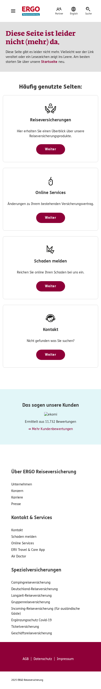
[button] (50, 149)
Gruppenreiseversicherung (30, 602)
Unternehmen (21, 484)
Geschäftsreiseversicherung (31, 633)
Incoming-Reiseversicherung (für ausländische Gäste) (45, 611)
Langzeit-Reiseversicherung (31, 596)
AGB (26, 659)
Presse (16, 504)
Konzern (17, 491)
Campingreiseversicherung (30, 583)
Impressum (65, 659)
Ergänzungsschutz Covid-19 (31, 620)
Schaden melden (23, 537)
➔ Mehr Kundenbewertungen (50, 429)
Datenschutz (43, 659)
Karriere (17, 497)
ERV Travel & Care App (28, 550)
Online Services (22, 543)
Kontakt (17, 530)
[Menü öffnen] (13, 11)
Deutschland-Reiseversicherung (34, 589)
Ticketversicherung (25, 627)
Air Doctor (18, 556)
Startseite (49, 62)
